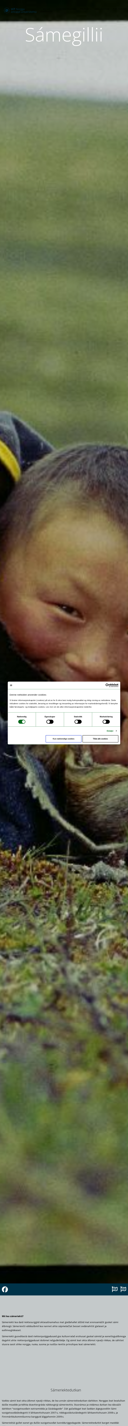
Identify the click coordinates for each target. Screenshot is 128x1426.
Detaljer (110, 731)
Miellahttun (102, 9)
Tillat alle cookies (100, 739)
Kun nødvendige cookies (63, 739)
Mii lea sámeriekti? (46, 10)
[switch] (50, 722)
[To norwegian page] (123, 1289)
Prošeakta (86, 9)
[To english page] (115, 1289)
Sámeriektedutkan (66, 9)
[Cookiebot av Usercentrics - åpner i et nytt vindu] (107, 685)
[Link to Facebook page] (5, 1291)
